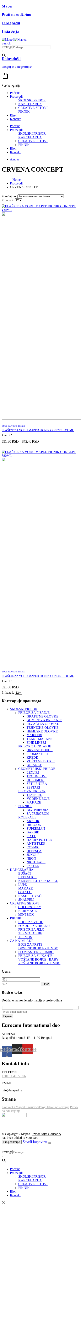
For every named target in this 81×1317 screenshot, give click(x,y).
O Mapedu (19, 1107)
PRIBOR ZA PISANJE (34, 712)
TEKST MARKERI (40, 739)
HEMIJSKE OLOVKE (42, 731)
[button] (6, 43)
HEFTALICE (27, 877)
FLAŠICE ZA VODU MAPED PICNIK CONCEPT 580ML (38, 676)
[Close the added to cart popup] (49, 1143)
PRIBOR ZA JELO (31, 929)
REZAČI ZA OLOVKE (43, 724)
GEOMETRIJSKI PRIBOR (36, 768)
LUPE (22, 884)
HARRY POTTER (39, 840)
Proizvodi (16, 96)
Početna (15, 93)
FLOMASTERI (37, 754)
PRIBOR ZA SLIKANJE (35, 955)
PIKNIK (24, 111)
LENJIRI (33, 772)
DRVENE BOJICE (40, 750)
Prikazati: (8, 200)
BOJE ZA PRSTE (30, 944)
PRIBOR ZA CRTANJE (34, 746)
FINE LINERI (36, 742)
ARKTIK (33, 821)
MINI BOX (26, 914)
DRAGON (34, 825)
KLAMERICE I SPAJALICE (38, 881)
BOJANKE (34, 765)
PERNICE (25, 806)
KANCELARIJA (30, 104)
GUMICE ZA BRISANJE (44, 720)
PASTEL (33, 866)
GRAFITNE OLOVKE (42, 716)
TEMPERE (34, 795)
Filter (46, 983)
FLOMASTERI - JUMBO (36, 952)
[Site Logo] (14, 39)
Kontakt (15, 119)
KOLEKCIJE (27, 817)
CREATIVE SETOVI (33, 107)
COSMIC (33, 847)
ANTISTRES (36, 843)
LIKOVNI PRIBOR (31, 791)
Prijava (7, 1016)
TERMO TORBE (30, 933)
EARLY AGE (27, 911)
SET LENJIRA (37, 783)
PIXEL (31, 836)
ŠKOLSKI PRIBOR (32, 100)
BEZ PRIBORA (38, 810)
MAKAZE (34, 802)
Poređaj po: (9, 196)
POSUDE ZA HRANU (34, 926)
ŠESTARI (33, 787)
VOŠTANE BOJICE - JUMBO (39, 963)
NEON (31, 858)
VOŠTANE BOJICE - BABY (38, 959)
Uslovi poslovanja (57, 1107)
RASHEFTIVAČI (30, 896)
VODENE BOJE (38, 798)
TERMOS (25, 937)
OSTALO (25, 892)
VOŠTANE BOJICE (41, 761)
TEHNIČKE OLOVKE (43, 727)
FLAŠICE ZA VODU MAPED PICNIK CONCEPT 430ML (38, 430)
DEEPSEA (34, 851)
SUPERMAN (36, 828)
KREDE (32, 757)
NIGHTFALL (36, 862)
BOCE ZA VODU (9, 426)
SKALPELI (26, 899)
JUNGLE (33, 854)
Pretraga (7, 47)
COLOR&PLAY (29, 907)
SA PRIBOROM (38, 813)
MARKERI (34, 735)
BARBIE (33, 832)
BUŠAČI (24, 873)
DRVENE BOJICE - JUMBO (38, 948)
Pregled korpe (11, 1142)
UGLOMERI (35, 780)
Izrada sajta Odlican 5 (46, 1134)
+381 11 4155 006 (14, 1076)
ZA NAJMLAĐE (21, 940)
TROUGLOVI (37, 776)
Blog (13, 115)
